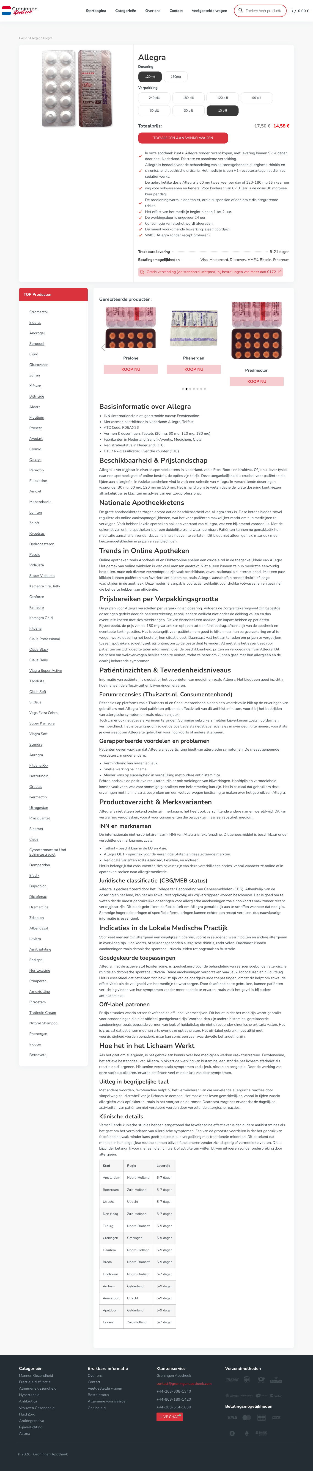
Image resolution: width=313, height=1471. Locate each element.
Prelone (130, 358)
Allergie (34, 38)
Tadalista (36, 681)
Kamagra (36, 607)
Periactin (36, 470)
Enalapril (36, 959)
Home (23, 38)
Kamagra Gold (41, 617)
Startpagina (96, 10)
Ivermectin (38, 797)
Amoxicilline (39, 991)
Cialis (33, 839)
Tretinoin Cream (42, 1012)
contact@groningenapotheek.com (184, 1383)
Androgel (37, 333)
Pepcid (34, 554)
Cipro (33, 354)
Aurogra (36, 755)
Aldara (34, 406)
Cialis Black (38, 649)
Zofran (34, 375)
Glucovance (38, 364)
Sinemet (36, 828)
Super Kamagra (42, 723)
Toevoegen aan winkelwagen (183, 138)
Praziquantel (39, 818)
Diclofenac (38, 896)
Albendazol (38, 928)
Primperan (38, 981)
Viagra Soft (38, 733)
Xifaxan (35, 385)
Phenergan (38, 1033)
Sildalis (35, 702)
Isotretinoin (38, 776)
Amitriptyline (40, 949)
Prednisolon (257, 370)
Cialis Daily (38, 660)
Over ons (152, 10)
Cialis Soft (37, 691)
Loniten (35, 512)
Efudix (34, 875)
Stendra (35, 744)
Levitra (35, 938)
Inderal (35, 322)
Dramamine (39, 907)
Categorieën (125, 10)
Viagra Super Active (45, 670)
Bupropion (38, 886)
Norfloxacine (39, 970)
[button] (131, 369)
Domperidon (39, 865)
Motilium (36, 417)
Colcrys (35, 459)
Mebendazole (40, 501)
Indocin (35, 1044)
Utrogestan (38, 807)
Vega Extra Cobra (43, 712)
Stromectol (38, 312)
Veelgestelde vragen (209, 10)
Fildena (35, 628)
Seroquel (36, 343)
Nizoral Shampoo (43, 1023)
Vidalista (36, 565)
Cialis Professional (44, 638)
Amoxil (35, 491)
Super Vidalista (42, 575)
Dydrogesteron (41, 544)
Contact (176, 10)
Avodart (36, 438)
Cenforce (36, 596)
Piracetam (37, 1002)
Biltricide (36, 396)
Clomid (35, 449)
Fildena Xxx (38, 765)
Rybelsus (37, 533)
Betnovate (38, 1054)
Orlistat (35, 786)
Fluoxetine (38, 480)
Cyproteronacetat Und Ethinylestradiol (47, 852)
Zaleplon (36, 917)
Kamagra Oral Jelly (44, 586)
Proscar (35, 428)
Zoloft (34, 522)
